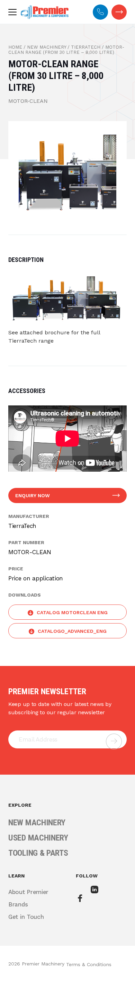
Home (15, 47)
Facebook (81, 898)
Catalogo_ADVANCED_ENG (72, 631)
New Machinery (46, 47)
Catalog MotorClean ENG (72, 612)
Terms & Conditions (88, 964)
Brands (18, 904)
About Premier (28, 891)
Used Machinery (38, 838)
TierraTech (85, 47)
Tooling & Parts (38, 853)
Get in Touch (119, 12)
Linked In (95, 894)
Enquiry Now (32, 495)
